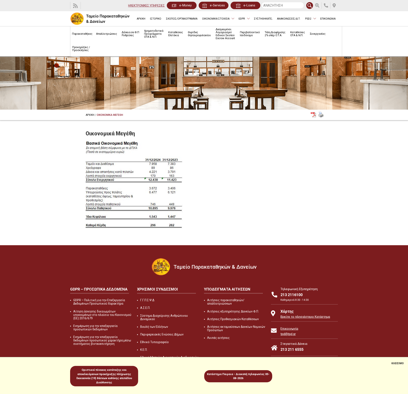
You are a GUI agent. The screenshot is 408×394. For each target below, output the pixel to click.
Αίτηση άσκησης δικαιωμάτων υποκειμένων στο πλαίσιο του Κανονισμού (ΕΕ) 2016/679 (102, 315)
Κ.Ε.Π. (143, 349)
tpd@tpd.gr (288, 334)
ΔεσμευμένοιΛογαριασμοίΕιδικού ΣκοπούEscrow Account (225, 34)
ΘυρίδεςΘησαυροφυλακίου (199, 34)
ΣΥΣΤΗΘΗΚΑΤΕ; (263, 18)
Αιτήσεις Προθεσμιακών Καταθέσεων (233, 319)
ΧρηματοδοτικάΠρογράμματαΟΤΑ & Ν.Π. (153, 33)
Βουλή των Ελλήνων (154, 326)
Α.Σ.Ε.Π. (145, 307)
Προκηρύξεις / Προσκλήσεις (81, 49)
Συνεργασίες (318, 33)
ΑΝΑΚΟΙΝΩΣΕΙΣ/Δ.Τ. (288, 18)
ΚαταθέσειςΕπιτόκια (175, 34)
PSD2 (308, 18)
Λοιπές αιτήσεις (218, 338)
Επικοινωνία (289, 329)
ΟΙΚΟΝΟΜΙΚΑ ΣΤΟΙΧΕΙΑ (216, 18)
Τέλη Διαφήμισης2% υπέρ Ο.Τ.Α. (275, 34)
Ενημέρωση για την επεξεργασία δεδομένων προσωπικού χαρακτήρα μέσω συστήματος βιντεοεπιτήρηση (102, 340)
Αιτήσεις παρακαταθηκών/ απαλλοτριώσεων (225, 301)
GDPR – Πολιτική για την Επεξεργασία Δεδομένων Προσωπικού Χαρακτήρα (99, 301)
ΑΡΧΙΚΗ (141, 18)
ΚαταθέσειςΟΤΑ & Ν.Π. (297, 34)
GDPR (241, 18)
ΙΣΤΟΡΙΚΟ (155, 18)
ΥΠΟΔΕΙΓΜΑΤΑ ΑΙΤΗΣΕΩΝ (227, 289)
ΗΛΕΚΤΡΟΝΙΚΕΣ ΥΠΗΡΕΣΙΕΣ (146, 5)
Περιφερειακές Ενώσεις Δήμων (162, 334)
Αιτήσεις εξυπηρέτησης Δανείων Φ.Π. (233, 311)
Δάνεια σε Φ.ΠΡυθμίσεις (130, 34)
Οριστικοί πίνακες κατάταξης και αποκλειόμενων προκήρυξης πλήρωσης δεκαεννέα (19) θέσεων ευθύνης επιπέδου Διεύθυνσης (104, 376)
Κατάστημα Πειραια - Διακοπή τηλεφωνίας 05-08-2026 (238, 376)
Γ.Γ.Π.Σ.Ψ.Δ (147, 300)
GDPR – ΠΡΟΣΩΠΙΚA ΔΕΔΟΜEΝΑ (99, 289)
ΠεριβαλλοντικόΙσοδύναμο (250, 34)
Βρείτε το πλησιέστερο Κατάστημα (305, 317)
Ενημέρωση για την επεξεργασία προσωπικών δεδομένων (95, 327)
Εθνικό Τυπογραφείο (154, 342)
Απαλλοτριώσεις (106, 33)
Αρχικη (90, 115)
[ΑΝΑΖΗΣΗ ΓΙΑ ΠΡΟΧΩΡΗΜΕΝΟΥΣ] (318, 5)
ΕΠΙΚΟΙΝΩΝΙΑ (328, 18)
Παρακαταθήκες (82, 33)
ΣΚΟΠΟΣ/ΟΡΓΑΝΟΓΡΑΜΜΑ (181, 18)
